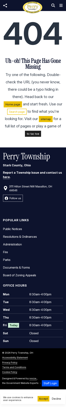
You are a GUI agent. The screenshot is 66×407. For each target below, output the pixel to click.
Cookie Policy (9, 372)
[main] (33, 200)
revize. (33, 378)
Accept (43, 398)
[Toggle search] (53, 5)
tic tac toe (33, 133)
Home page (13, 104)
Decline (56, 398)
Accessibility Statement (15, 357)
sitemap (46, 119)
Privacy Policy (9, 362)
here (6, 177)
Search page (17, 111)
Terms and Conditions (14, 367)
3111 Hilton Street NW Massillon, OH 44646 (30, 188)
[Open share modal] (5, 5)
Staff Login (50, 383)
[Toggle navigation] (61, 5)
